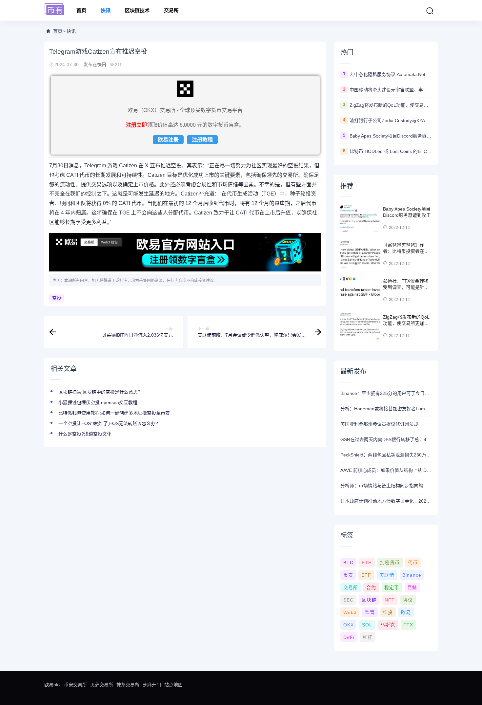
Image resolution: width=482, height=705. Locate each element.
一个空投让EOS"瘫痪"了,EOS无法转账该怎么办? (108, 423)
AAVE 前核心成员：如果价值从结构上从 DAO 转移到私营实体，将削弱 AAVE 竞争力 (386, 470)
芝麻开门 (152, 684)
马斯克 (387, 624)
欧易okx (52, 684)
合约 (371, 587)
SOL (367, 624)
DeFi (348, 637)
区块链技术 (137, 10)
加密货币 (390, 562)
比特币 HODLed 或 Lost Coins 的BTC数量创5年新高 (391, 151)
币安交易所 (75, 684)
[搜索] (430, 11)
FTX (408, 624)
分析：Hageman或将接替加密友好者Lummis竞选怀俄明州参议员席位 (386, 408)
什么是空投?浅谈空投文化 (84, 433)
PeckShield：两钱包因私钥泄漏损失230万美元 (386, 454)
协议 (408, 600)
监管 (370, 612)
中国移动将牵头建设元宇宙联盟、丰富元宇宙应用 (391, 89)
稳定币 (391, 587)
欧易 (406, 612)
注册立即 (136, 125)
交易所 (171, 10)
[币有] (54, 9)
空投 (56, 298)
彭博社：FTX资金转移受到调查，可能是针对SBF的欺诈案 (406, 287)
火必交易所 (101, 684)
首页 (81, 10)
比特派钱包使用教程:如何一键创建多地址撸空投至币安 (114, 413)
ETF (366, 575)
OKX (348, 624)
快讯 (105, 10)
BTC (348, 562)
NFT (390, 600)
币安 (348, 575)
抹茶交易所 (127, 684)
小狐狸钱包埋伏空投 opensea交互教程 (97, 402)
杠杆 (367, 637)
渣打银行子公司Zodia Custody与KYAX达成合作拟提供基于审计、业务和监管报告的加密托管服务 (391, 120)
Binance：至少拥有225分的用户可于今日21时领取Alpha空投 (386, 393)
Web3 (350, 612)
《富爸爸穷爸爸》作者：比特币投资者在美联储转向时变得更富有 (406, 251)
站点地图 (173, 684)
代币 (413, 562)
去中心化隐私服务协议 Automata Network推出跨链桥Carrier (391, 74)
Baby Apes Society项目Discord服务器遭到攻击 (391, 136)
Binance (411, 575)
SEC (348, 600)
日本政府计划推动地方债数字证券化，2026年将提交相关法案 (386, 501)
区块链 (369, 600)
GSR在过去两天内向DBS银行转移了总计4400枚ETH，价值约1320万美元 (386, 439)
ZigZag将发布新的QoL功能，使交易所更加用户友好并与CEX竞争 (391, 105)
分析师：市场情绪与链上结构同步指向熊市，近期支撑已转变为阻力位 (386, 485)
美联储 (386, 575)
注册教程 (202, 139)
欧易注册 (168, 139)
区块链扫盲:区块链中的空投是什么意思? (99, 392)
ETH (367, 562)
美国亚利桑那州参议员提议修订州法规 (379, 424)
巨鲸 (412, 587)
